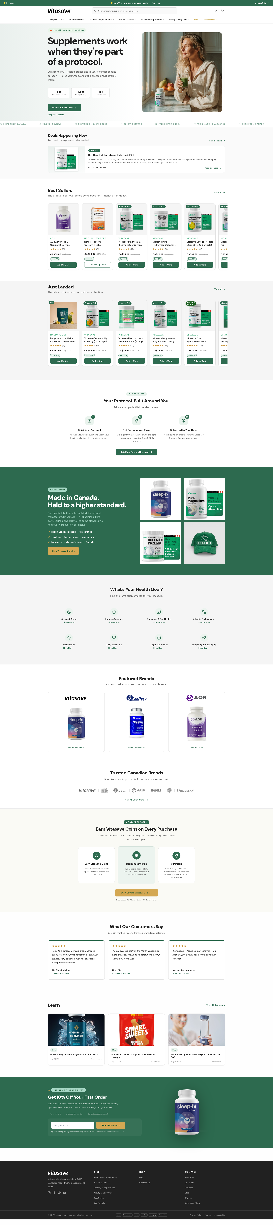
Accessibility (219, 1215)
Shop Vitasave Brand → (63, 551)
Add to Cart (63, 265)
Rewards (189, 1187)
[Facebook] (54, 1192)
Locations (189, 1182)
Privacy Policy (196, 1215)
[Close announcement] (269, 3)
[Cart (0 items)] (222, 11)
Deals (196, 19)
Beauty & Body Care (178, 19)
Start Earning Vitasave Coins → (136, 892)
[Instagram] (49, 1192)
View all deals (215, 140)
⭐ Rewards (8, 3)
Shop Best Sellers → (57, 114)
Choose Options (97, 264)
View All (218, 192)
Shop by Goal (56, 19)
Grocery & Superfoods (151, 19)
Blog (187, 1192)
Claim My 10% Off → (111, 1125)
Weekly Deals (210, 19)
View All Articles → (215, 1005)
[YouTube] (64, 1192)
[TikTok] (59, 1192)
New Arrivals (99, 1203)
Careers (188, 1198)
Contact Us (260, 3)
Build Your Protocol (62, 107)
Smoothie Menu (192, 1203)
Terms (208, 1215)
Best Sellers (99, 1198)
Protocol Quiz (78, 19)
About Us (189, 1177)
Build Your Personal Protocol (135, 452)
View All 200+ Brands (135, 800)
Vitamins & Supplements (100, 19)
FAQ (141, 1177)
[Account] (216, 11)
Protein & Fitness (126, 19)
